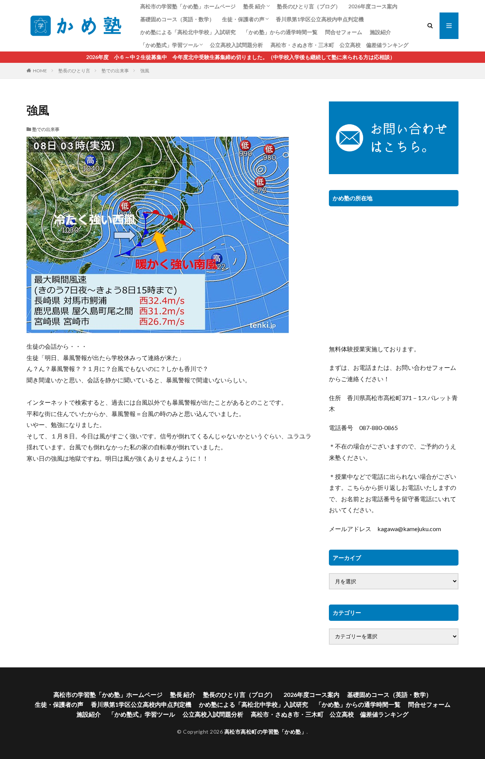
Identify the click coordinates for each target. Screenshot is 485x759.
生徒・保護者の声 (243, 19)
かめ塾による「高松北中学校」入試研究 (188, 32)
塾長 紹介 (254, 6)
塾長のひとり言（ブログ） (309, 6)
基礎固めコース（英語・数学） (177, 19)
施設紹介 (380, 32)
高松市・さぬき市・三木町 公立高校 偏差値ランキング (339, 45)
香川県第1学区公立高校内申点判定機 (320, 19)
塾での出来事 (115, 70)
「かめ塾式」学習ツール (169, 45)
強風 (144, 70)
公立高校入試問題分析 (236, 45)
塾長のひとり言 (74, 70)
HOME (40, 70)
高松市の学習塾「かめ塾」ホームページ (188, 6)
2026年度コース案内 (372, 6)
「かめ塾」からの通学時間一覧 (280, 32)
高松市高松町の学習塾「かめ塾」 (265, 731)
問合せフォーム (343, 32)
